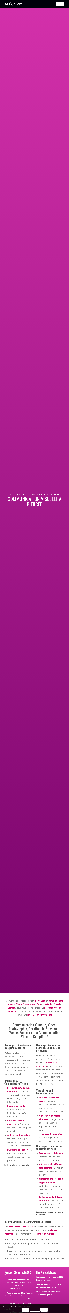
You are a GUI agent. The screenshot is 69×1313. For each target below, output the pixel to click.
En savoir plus (35, 1309)
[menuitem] (19, 4)
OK (25, 1309)
